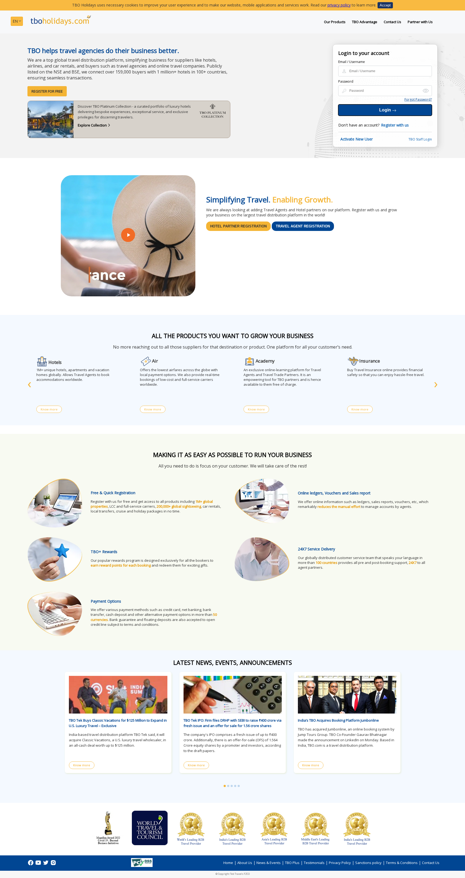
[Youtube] (39, 864)
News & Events (268, 862)
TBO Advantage (364, 21)
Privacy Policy (340, 862)
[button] (225, 786)
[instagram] (53, 864)
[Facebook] (31, 864)
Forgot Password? (418, 99)
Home (228, 862)
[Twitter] (46, 864)
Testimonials (314, 862)
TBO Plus (292, 862)
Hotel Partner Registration (238, 226)
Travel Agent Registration (303, 226)
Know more (49, 409)
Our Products (335, 21)
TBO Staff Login (420, 139)
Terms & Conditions (402, 862)
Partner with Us (420, 21)
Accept (385, 5)
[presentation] (29, 383)
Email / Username (351, 61)
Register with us (395, 125)
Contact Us (392, 21)
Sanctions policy (368, 862)
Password (345, 81)
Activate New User (356, 139)
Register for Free (47, 91)
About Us (244, 862)
